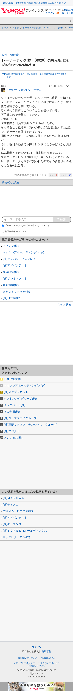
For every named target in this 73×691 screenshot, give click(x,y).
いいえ (65, 175)
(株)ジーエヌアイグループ (20, 418)
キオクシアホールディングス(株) (23, 252)
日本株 (15, 27)
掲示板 (60, 27)
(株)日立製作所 (12, 298)
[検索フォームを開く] (70, 21)
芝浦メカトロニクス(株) (18, 511)
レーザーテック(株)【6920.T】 (37, 27)
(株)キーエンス (12, 524)
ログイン (50, 13)
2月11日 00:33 (56, 86)
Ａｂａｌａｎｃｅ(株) (16, 291)
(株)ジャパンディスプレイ (19, 258)
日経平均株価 (12, 379)
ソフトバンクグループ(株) (20, 398)
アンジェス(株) (13, 437)
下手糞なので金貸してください (23, 89)
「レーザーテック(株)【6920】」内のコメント (27, 225)
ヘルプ (42, 665)
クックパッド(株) (14, 405)
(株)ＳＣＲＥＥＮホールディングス (25, 530)
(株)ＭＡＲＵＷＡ (13, 498)
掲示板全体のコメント (15, 231)
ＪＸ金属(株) (12, 411)
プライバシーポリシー (24, 663)
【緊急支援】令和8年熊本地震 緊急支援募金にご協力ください (34, 2)
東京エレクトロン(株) (16, 537)
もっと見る (64, 304)
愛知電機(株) (11, 285)
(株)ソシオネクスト (15, 278)
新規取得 (68, 9)
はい (53, 175)
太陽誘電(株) (11, 271)
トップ (5, 27)
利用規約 (31, 665)
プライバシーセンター (49, 663)
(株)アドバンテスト (15, 265)
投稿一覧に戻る (12, 54)
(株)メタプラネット (16, 392)
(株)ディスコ (11, 504)
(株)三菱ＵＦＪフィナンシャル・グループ (30, 424)
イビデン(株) (11, 245)
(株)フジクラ (12, 431)
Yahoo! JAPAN (48, 658)
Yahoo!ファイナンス (27, 658)
